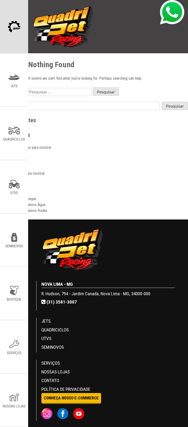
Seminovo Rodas (34, 210)
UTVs (46, 338)
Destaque (29, 199)
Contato (50, 380)
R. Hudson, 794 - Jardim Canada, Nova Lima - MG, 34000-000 (95, 293)
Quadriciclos (55, 330)
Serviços (50, 363)
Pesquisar (175, 106)
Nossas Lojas (55, 372)
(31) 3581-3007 (61, 302)
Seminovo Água (33, 204)
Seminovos (52, 347)
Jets (46, 321)
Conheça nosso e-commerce (71, 397)
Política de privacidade (65, 389)
